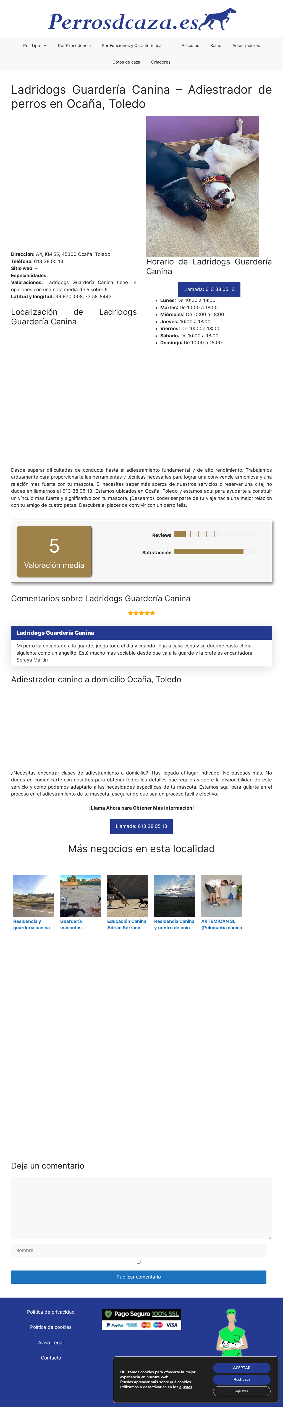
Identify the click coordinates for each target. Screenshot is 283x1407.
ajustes (185, 1387)
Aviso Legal (51, 1342)
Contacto (51, 1358)
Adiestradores (246, 45)
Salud (215, 45)
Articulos (190, 45)
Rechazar (242, 1379)
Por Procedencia (74, 45)
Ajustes (241, 1391)
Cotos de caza (126, 62)
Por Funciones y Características (133, 45)
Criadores (161, 62)
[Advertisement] (141, 183)
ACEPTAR (242, 1368)
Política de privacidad (51, 1312)
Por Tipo (31, 45)
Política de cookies (51, 1327)
